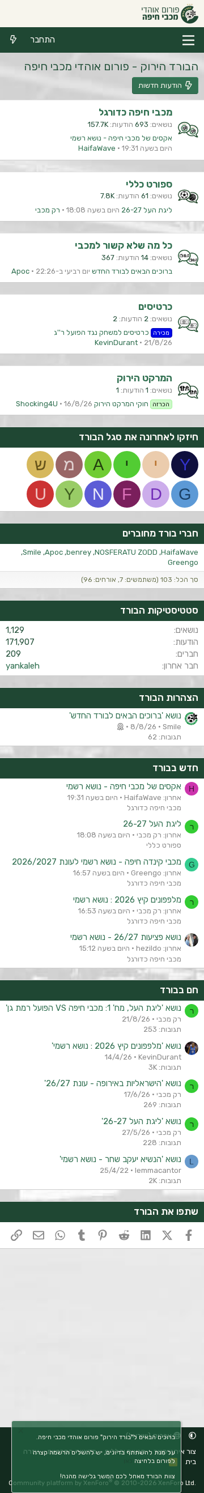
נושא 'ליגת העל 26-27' (141, 1121)
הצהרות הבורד (168, 697)
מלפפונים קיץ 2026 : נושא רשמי (127, 900)
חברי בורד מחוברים (160, 533)
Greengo (183, 562)
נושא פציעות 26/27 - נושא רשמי (125, 937)
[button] (192, 1435)
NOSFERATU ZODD (126, 552)
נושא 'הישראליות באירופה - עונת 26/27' (112, 1083)
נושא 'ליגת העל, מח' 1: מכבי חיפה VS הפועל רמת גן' (93, 1008)
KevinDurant (116, 342)
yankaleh (23, 666)
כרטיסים (155, 306)
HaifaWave (97, 148)
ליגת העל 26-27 (146, 210)
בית (190, 1461)
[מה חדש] (13, 39)
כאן (128, 1461)
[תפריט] (188, 40)
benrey (78, 552)
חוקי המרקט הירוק (132, 403)
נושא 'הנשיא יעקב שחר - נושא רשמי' (120, 1159)
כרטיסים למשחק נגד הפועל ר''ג (112, 332)
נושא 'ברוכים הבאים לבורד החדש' (125, 716)
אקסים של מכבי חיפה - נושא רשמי (121, 138)
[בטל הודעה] (22, 1432)
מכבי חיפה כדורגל (135, 112)
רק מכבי (47, 210)
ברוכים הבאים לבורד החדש (132, 271)
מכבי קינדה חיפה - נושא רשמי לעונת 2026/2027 (96, 862)
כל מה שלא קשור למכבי (123, 245)
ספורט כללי (149, 184)
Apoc (20, 271)
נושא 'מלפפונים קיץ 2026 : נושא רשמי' (116, 1046)
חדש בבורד (175, 767)
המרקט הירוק (144, 378)
